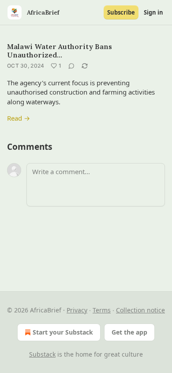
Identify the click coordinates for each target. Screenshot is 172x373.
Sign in (153, 12)
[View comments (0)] (71, 66)
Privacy (77, 310)
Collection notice (140, 310)
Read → (18, 118)
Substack (42, 354)
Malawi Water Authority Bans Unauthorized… (59, 50)
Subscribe (121, 12)
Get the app (129, 332)
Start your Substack (63, 332)
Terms (102, 310)
